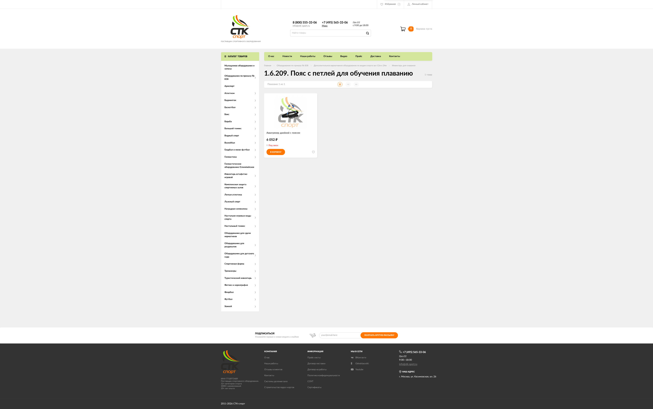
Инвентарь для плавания (403, 66)
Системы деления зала (275, 381)
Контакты (394, 56)
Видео (343, 56)
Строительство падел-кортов (279, 387)
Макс (325, 26)
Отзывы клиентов (273, 369)
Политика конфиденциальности (323, 375)
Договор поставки (316, 364)
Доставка (375, 56)
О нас (271, 56)
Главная (267, 66)
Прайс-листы (314, 358)
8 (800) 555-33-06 (305, 22)
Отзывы (327, 56)
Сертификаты (314, 387)
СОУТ (310, 381)
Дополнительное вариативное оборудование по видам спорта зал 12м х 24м (350, 66)
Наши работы (307, 56)
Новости (287, 56)
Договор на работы (316, 369)
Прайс (358, 56)
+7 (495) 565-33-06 (335, 22)
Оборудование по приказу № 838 (292, 66)
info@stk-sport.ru (301, 26)
